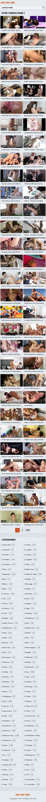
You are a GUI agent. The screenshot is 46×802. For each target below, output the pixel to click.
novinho (31, 593)
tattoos (31, 701)
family (7, 672)
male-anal (32, 569)
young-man (32, 779)
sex (30, 672)
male (30, 564)
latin (7, 784)
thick (30, 711)
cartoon (8, 593)
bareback (9, 574)
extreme (8, 662)
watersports (32, 755)
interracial (9, 740)
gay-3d (8, 706)
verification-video (33, 736)
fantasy (8, 676)
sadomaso (32, 667)
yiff (29, 774)
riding (30, 662)
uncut (30, 720)
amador (8, 554)
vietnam (31, 740)
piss (29, 637)
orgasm (31, 603)
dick (7, 632)
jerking (8, 760)
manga (30, 579)
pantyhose (32, 618)
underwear (32, 725)
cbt (6, 598)
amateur (9, 559)
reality (30, 652)
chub (7, 613)
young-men (32, 784)
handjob (9, 720)
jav (6, 755)
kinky (7, 769)
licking (31, 554)
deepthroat (9, 628)
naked (30, 589)
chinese (8, 608)
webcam (31, 760)
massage (31, 584)
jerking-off (9, 764)
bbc (6, 579)
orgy (30, 608)
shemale (31, 686)
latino (30, 545)
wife (29, 764)
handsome (9, 725)
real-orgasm (33, 647)
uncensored (32, 716)
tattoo (31, 696)
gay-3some (9, 711)
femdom (8, 686)
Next (28, 530)
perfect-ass (32, 628)
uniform (31, 730)
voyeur (31, 750)
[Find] (43, 7)
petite (30, 632)
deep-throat (10, 623)
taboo (30, 691)
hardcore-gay (11, 735)
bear (7, 589)
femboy (8, 681)
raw (30, 642)
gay (7, 701)
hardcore (9, 730)
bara (7, 569)
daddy (8, 618)
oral (30, 598)
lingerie (31, 559)
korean (8, 779)
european (9, 657)
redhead (31, 657)
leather (31, 549)
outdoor (31, 613)
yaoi (30, 769)
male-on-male (33, 574)
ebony (8, 642)
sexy (30, 676)
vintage (31, 745)
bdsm (7, 584)
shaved (31, 681)
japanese (9, 750)
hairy (7, 716)
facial (7, 667)
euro (7, 652)
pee (29, 623)
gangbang (9, 696)
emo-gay (9, 647)
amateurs (9, 564)
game (7, 691)
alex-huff (9, 545)
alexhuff (8, 549)
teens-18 (31, 706)
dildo (7, 637)
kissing (8, 774)
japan (8, 745)
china (8, 603)
